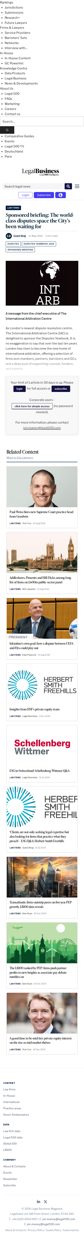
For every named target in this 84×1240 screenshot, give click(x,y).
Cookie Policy (53, 1230)
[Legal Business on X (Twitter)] (45, 1202)
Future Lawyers (16, 23)
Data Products (15, 73)
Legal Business (16, 78)
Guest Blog (19, 235)
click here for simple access (32, 406)
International (11, 1102)
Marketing (12, 104)
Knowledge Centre (13, 68)
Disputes (13, 244)
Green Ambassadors (16, 1114)
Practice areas (12, 1108)
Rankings (6, 2)
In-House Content (18, 58)
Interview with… (16, 48)
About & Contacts (14, 1166)
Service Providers (17, 33)
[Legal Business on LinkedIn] (38, 1202)
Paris (8, 156)
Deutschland (14, 151)
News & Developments (21, 83)
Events (9, 141)
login (20, 388)
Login (25, 195)
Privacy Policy (36, 1230)
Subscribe (44, 195)
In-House (6, 53)
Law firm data (11, 1131)
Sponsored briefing (20, 249)
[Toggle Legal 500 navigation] (60, 195)
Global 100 (10, 1143)
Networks (12, 43)
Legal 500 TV (14, 146)
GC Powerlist (14, 63)
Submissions (14, 12)
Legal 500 (12, 93)
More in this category (20, 457)
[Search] (7, 130)
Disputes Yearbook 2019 (39, 244)
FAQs (8, 99)
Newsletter (10, 1179)
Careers (10, 109)
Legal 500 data (12, 1137)
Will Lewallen (28, 589)
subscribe (61, 388)
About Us (6, 88)
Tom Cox (26, 523)
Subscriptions (71, 1230)
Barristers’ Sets (16, 38)
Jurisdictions (14, 7)
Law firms (13, 207)
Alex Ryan (27, 913)
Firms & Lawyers (12, 28)
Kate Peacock (29, 654)
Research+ (12, 18)
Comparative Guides (19, 136)
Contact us (12, 114)
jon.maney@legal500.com (42, 428)
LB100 (7, 1149)
